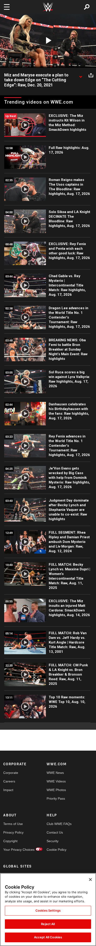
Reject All (48, 924)
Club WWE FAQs (57, 824)
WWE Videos (56, 781)
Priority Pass (56, 798)
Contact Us (55, 832)
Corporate (10, 773)
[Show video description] (80, 75)
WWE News (55, 773)
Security (52, 841)
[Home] (48, 7)
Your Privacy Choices (14, 849)
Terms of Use (13, 824)
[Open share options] (91, 75)
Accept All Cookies (48, 937)
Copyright (10, 841)
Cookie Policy (56, 849)
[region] (48, 909)
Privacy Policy (13, 832)
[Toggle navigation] (6, 7)
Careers (9, 781)
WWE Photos (56, 790)
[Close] (90, 879)
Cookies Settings (48, 910)
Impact (8, 790)
